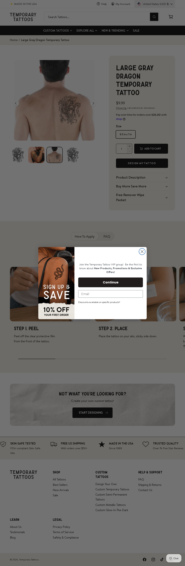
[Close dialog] (142, 251)
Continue (111, 282)
